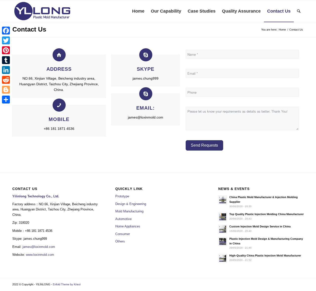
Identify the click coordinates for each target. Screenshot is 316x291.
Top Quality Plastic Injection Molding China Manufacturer (266, 214)
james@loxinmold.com (38, 247)
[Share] (6, 99)
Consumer (122, 234)
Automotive (123, 219)
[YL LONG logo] (42, 11)
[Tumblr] (6, 60)
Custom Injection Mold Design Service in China (260, 226)
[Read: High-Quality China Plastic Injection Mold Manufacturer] (222, 258)
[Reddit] (6, 80)
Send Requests (204, 145)
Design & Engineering (130, 204)
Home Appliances (127, 226)
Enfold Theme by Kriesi (66, 284)
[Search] (299, 11)
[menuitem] (138, 11)
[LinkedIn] (6, 70)
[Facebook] (6, 30)
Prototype (122, 196)
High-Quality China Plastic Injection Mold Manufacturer (265, 255)
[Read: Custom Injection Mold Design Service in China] (222, 229)
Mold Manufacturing (129, 211)
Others (120, 241)
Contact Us (29, 29)
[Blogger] (6, 90)
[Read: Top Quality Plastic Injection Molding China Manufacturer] (222, 216)
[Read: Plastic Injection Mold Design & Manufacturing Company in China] (222, 241)
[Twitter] (6, 40)
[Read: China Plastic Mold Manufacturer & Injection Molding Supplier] (222, 199)
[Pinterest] (6, 50)
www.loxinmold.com (40, 255)
